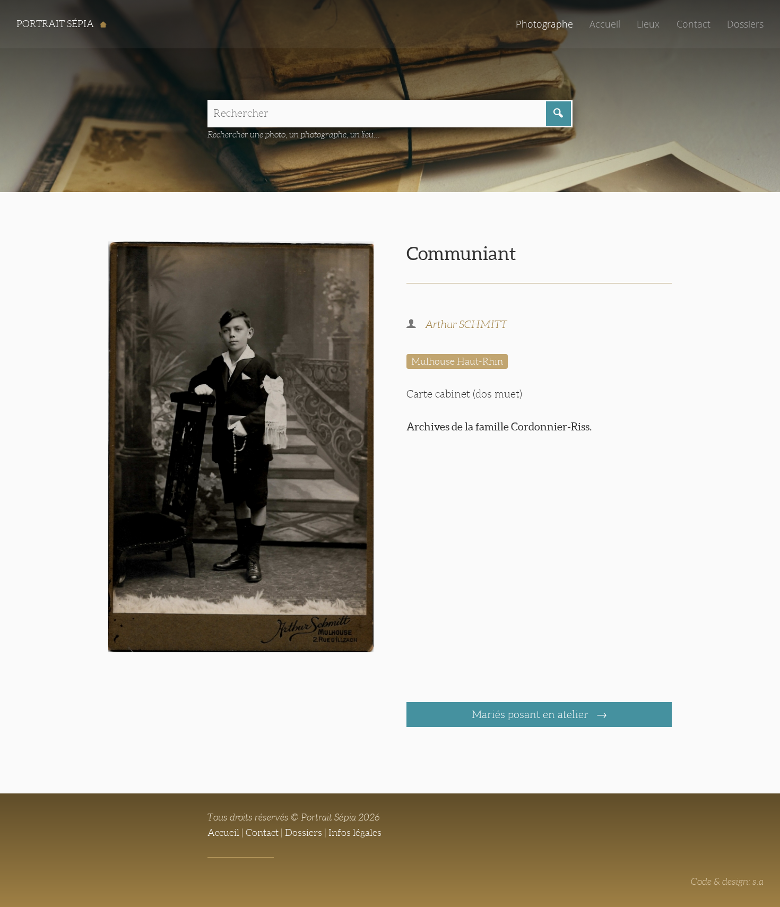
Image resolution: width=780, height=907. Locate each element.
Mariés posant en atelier (531, 714)
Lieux (648, 24)
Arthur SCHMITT (466, 324)
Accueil (605, 24)
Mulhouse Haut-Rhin (457, 361)
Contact (693, 24)
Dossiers (745, 24)
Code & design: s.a (727, 881)
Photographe (544, 24)
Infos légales (355, 832)
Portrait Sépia (56, 24)
